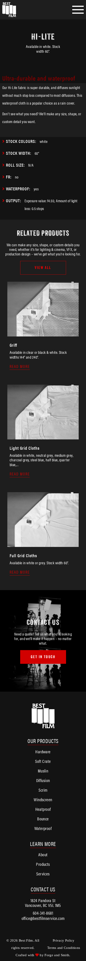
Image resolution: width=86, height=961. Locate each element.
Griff (13, 345)
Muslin (43, 771)
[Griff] (43, 333)
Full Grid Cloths (23, 555)
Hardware (42, 751)
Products (43, 864)
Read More (20, 366)
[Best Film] (13, 9)
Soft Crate (43, 761)
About (42, 854)
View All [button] (43, 267)
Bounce (43, 819)
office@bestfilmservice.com (43, 918)
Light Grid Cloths (24, 448)
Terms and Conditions (63, 948)
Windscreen (43, 799)
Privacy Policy (64, 940)
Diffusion (43, 780)
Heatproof (43, 809)
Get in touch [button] (43, 656)
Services (43, 874)
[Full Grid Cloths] (43, 544)
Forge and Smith (56, 955)
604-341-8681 (43, 913)
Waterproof (43, 828)
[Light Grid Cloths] (43, 436)
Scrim (43, 790)
